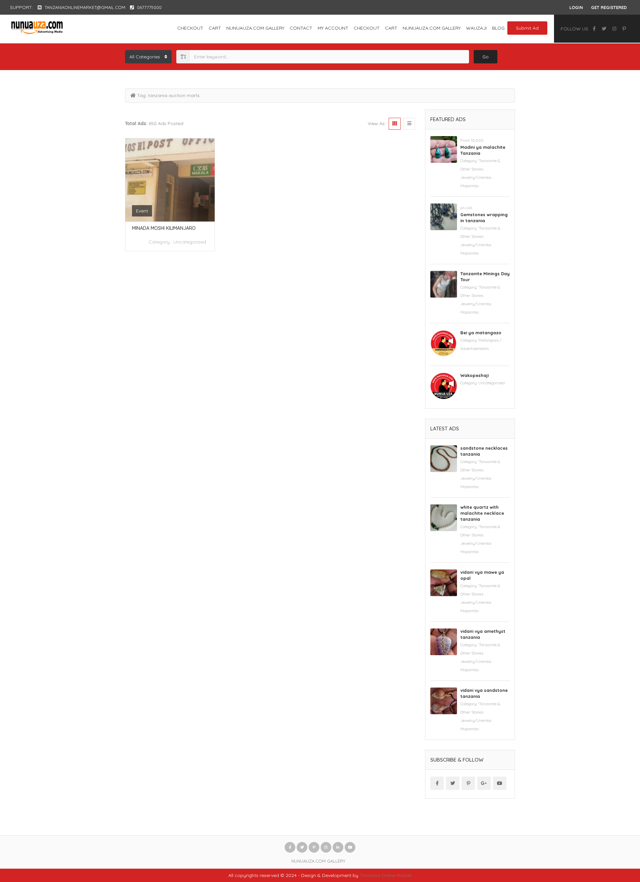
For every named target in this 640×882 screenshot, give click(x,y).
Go (485, 57)
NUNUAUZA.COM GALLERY (255, 28)
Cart (215, 28)
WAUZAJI (476, 28)
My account (333, 28)
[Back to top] (618, 840)
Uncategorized (189, 242)
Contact (301, 28)
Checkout (190, 28)
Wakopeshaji (474, 375)
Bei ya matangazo (480, 332)
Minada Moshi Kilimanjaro (164, 228)
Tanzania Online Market (386, 875)
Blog (498, 28)
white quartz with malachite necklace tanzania (482, 513)
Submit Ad (527, 28)
